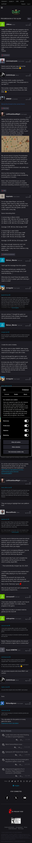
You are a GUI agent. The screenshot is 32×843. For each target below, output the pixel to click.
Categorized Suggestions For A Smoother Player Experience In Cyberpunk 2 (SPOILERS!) (14, 771)
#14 (28, 512)
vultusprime (10, 618)
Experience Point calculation (10, 723)
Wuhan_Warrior (11, 260)
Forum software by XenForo (13, 841)
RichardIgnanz (11, 703)
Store (22, 1)
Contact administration (9, 827)
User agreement (19, 827)
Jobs (17, 1)
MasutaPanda (11, 512)
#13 (28, 483)
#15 (28, 597)
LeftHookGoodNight (13, 114)
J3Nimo (8, 24)
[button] (1, 7)
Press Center (21, 828)
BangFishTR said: (5, 295)
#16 (28, 618)
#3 (28, 75)
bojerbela (9, 196)
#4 (28, 99)
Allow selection (16, 447)
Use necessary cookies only (16, 451)
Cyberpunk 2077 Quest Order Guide (16, 752)
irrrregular (9, 288)
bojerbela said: (4, 519)
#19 (28, 703)
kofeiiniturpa (10, 75)
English (17, 786)
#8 (28, 288)
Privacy (25, 827)
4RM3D (8, 99)
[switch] (26, 425)
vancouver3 (10, 597)
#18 (28, 680)
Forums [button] (3, 1)
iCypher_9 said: (4, 687)
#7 (28, 260)
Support (4, 4)
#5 (28, 117)
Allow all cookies (16, 442)
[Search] (29, 19)
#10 (28, 379)
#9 (28, 325)
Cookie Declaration (12, 828)
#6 (28, 196)
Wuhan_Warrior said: (5, 386)
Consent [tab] (6, 394)
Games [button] (11, 1)
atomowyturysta (11, 61)
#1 (28, 24)
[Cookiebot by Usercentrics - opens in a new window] (22, 390)
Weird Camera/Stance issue (13, 744)
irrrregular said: (4, 332)
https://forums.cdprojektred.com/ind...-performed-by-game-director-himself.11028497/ (12, 471)
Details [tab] (16, 394)
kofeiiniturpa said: (5, 657)
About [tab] (25, 394)
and (9, 254)
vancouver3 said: (5, 625)
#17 (28, 650)
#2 (28, 61)
